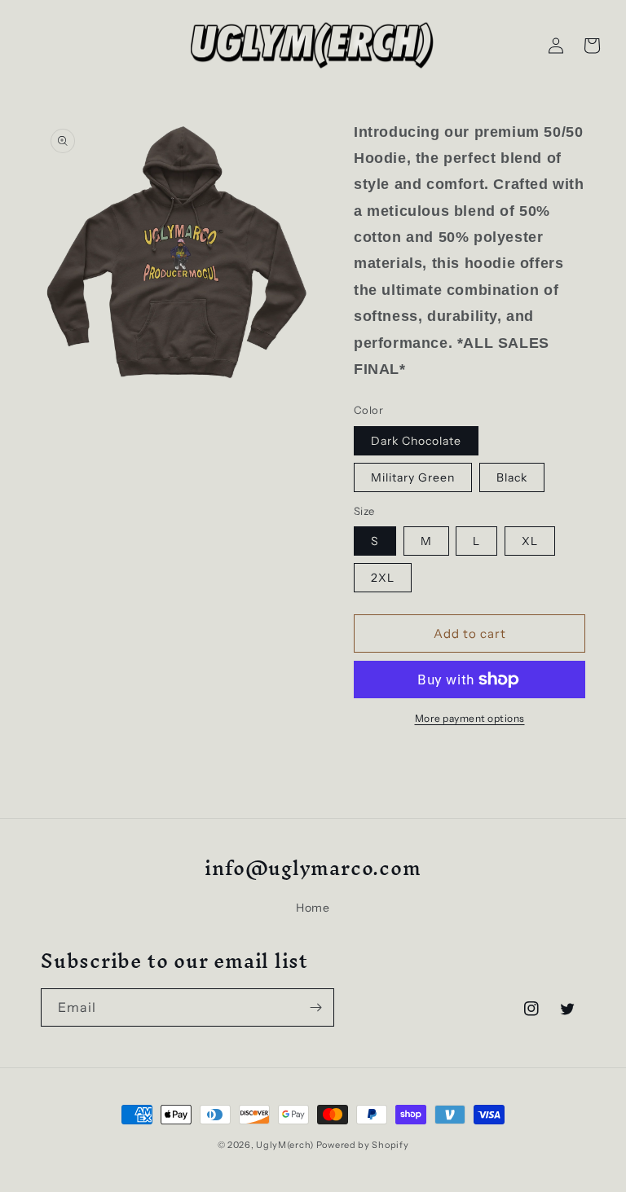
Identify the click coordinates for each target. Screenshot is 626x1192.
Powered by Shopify (362, 1144)
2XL (383, 577)
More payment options (470, 718)
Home (312, 907)
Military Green (413, 477)
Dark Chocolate (416, 440)
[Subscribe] (315, 1007)
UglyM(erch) (285, 1144)
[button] (592, 46)
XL (530, 541)
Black (511, 477)
